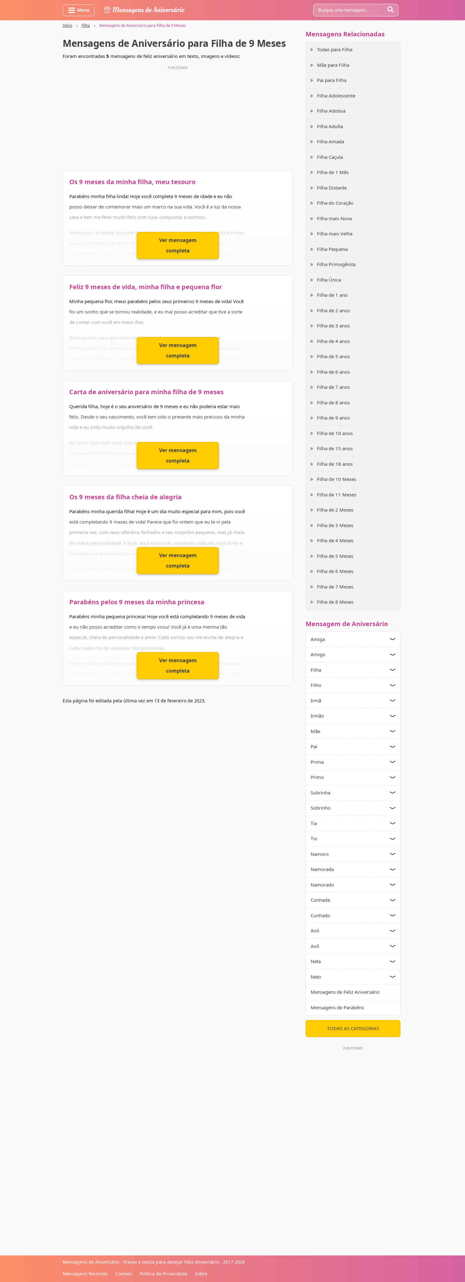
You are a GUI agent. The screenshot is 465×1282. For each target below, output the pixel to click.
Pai (314, 746)
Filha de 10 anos (335, 433)
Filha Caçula (330, 157)
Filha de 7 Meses (335, 586)
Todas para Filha (334, 49)
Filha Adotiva (331, 111)
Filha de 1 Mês (333, 172)
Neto (316, 977)
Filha (86, 25)
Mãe (315, 731)
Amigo (318, 654)
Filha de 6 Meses (335, 571)
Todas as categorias (353, 1028)
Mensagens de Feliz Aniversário (345, 992)
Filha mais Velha (334, 233)
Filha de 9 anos (333, 417)
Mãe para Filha (333, 65)
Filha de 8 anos (333, 402)
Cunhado (320, 915)
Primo (317, 777)
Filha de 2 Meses (335, 510)
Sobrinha (320, 792)
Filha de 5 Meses (335, 556)
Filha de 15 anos (335, 448)
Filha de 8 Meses (335, 602)
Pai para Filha (331, 80)
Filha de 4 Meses (335, 540)
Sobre (201, 1274)
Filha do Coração (335, 203)
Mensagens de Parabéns (337, 1007)
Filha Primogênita (336, 264)
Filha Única (329, 280)
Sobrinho (321, 808)
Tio (314, 838)
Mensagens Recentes (85, 1274)
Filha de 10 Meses (336, 479)
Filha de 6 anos (333, 372)
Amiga (318, 639)
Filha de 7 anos (333, 387)
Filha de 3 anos (333, 325)
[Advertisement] (178, 116)
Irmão (317, 716)
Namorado (322, 884)
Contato (123, 1274)
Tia (314, 823)
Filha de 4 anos (333, 341)
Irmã (316, 700)
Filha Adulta (330, 126)
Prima (317, 762)
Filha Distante (332, 187)
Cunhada (320, 900)
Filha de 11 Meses (336, 494)
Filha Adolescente (336, 95)
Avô (315, 946)
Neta (316, 961)
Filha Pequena (332, 249)
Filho (316, 685)
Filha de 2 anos (333, 310)
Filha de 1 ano (332, 295)
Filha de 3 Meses (335, 525)
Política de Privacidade (163, 1274)
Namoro (320, 854)
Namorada (322, 869)
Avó (315, 930)
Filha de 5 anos (333, 356)
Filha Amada (330, 141)
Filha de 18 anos (335, 464)
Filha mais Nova (334, 218)
